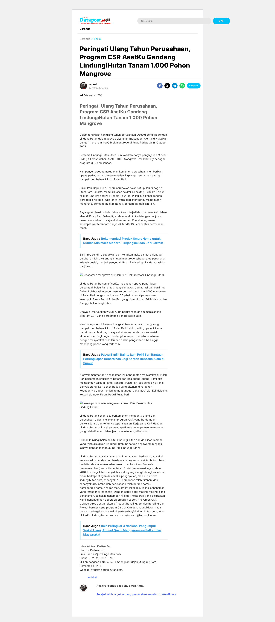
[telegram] (175, 85)
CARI (221, 20)
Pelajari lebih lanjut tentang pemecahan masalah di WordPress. (137, 594)
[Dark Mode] (258, 21)
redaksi (92, 84)
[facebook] (160, 85)
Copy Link (193, 85)
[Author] (83, 85)
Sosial (97, 38)
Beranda (85, 38)
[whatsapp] (182, 85)
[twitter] (167, 85)
